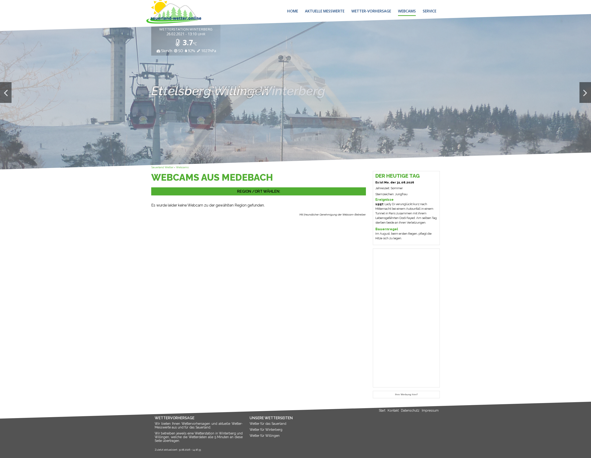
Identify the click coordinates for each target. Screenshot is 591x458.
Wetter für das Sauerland (268, 423)
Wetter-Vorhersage (371, 11)
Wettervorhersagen (195, 423)
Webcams (407, 11)
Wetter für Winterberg (266, 429)
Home (292, 11)
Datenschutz (410, 410)
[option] (295, 92)
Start (382, 410)
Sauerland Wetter (162, 167)
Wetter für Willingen (265, 435)
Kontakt (393, 410)
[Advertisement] (258, 257)
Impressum (430, 410)
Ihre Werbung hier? (406, 394)
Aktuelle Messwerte (324, 11)
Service (429, 11)
